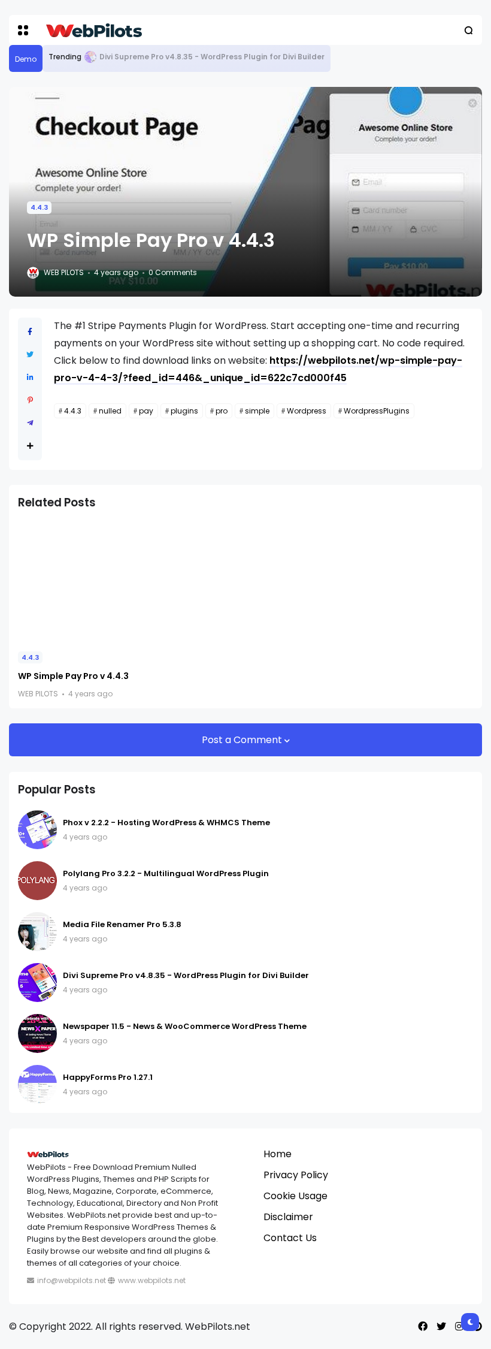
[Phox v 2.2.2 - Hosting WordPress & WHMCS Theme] (37, 829)
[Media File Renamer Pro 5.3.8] (37, 931)
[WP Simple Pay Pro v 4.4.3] (90, 581)
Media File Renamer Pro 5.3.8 (122, 924)
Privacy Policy (295, 1175)
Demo (26, 59)
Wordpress (306, 411)
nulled (110, 411)
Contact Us (290, 1238)
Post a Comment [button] (243, 740)
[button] (23, 30)
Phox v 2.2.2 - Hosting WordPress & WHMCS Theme (166, 822)
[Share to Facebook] (30, 332)
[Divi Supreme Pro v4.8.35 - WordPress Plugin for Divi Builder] (90, 57)
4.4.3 (39, 207)
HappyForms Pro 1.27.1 (108, 1077)
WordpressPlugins (377, 411)
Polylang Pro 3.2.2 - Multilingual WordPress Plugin (166, 873)
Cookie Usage (295, 1196)
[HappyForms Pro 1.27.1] (37, 1084)
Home (277, 1154)
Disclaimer (288, 1217)
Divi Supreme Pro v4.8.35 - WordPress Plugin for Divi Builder (212, 57)
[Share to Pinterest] (30, 400)
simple (257, 411)
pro (222, 411)
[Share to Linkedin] (30, 377)
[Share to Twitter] (30, 354)
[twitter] (441, 1326)
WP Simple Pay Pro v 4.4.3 (73, 676)
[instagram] (459, 1326)
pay (146, 411)
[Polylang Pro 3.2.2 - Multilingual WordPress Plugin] (37, 880)
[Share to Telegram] (30, 423)
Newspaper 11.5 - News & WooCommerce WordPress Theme (185, 1026)
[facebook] (423, 1326)
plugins (184, 411)
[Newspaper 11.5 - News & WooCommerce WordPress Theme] (37, 1033)
